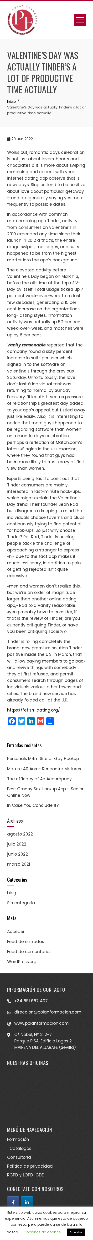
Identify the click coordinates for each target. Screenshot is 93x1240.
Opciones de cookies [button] (42, 1232)
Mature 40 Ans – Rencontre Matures (44, 769)
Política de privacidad (30, 1166)
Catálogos (20, 1148)
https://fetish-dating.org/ (33, 710)
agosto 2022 (20, 834)
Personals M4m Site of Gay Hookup (43, 758)
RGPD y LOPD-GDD (26, 1175)
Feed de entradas (25, 941)
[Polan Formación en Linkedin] (27, 1202)
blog (11, 893)
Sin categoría (21, 903)
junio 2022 (17, 854)
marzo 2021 (18, 864)
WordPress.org (21, 962)
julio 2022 (16, 844)
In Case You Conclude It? (33, 805)
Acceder (16, 931)
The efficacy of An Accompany (39, 779)
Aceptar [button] (76, 1232)
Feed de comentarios (29, 951)
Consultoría (19, 1157)
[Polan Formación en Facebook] (13, 1202)
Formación (18, 1139)
